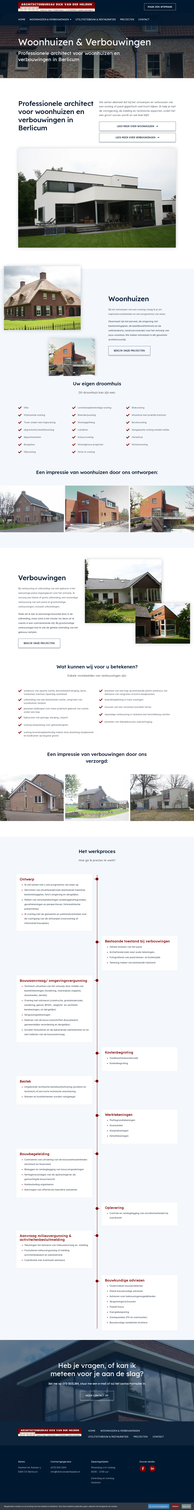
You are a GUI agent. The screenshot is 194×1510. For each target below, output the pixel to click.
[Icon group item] (144, 1468)
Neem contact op (97, 1395)
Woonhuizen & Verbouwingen (49, 19)
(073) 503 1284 (58, 1467)
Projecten (127, 19)
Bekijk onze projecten (129, 350)
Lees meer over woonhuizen (136, 126)
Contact (143, 19)
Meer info (186, 1506)
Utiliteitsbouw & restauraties (96, 19)
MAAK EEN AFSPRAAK (160, 6)
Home (21, 19)
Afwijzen (175, 1506)
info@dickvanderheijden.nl (65, 1471)
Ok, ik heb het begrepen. (158, 1506)
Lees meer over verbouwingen (136, 137)
